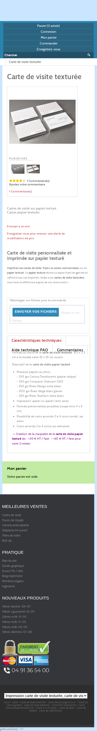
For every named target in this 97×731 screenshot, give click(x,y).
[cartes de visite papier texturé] (17, 168)
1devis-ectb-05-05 (14, 627)
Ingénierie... (9, 586)
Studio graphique (13, 566)
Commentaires (70, 350)
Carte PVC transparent (64, 705)
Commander (48, 43)
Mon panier (49, 37)
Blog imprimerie (12, 576)
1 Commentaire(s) (38, 181)
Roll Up (7, 541)
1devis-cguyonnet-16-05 (18, 611)
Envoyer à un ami (18, 226)
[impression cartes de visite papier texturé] (42, 122)
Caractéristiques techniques (36, 340)
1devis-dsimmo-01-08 (17, 632)
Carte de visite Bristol (50, 710)
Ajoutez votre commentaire (27, 184)
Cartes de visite (11, 515)
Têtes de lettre (11, 535)
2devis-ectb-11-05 (14, 617)
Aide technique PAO (30, 350)
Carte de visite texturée (33, 702)
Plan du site (9, 561)
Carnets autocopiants (15, 525)
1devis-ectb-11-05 (14, 622)
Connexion (48, 31)
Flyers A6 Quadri (13, 520)
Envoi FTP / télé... (13, 571)
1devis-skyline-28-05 (16, 606)
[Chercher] (90, 55)
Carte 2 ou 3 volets (46, 707)
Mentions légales (13, 581)
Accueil (2, 61)
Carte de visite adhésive (37, 705)
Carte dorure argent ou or (62, 702)
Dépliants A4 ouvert (14, 530)
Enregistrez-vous (48, 49)
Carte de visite (66, 707)
